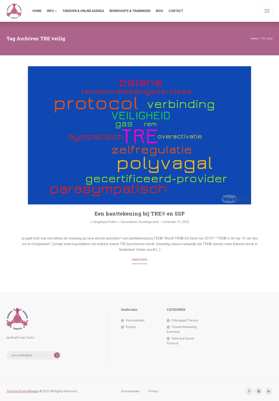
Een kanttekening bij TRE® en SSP (139, 213)
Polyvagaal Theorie (185, 320)
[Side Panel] (267, 10)
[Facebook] (249, 391)
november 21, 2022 (175, 222)
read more (139, 259)
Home (254, 38)
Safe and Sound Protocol (180, 341)
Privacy (131, 327)
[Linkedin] (268, 391)
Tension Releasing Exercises (182, 329)
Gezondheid (129, 222)
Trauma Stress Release (23, 391)
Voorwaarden (135, 320)
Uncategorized (148, 222)
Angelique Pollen (105, 222)
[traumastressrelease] (14, 11)
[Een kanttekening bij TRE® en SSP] (139, 135)
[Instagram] (259, 391)
